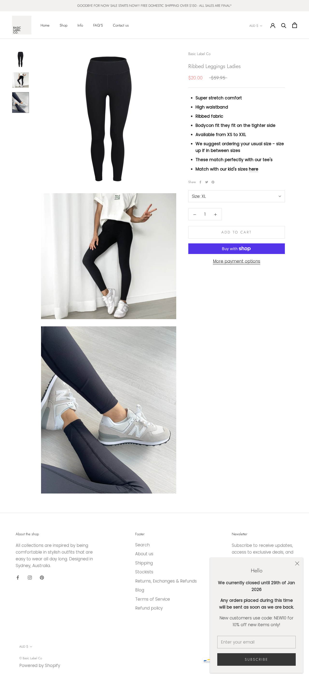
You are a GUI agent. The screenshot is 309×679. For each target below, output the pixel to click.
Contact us (121, 25)
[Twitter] (206, 182)
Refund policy (149, 608)
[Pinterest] (212, 182)
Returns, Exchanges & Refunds (166, 581)
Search (142, 545)
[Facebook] (200, 182)
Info (80, 25)
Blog (139, 590)
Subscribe (256, 659)
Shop (63, 25)
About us (144, 554)
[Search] (283, 25)
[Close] (297, 563)
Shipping (144, 563)
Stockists (144, 572)
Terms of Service (152, 599)
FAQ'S (98, 25)
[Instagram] (30, 577)
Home (45, 25)
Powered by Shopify (39, 665)
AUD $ (253, 25)
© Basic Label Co (30, 658)
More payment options (236, 261)
